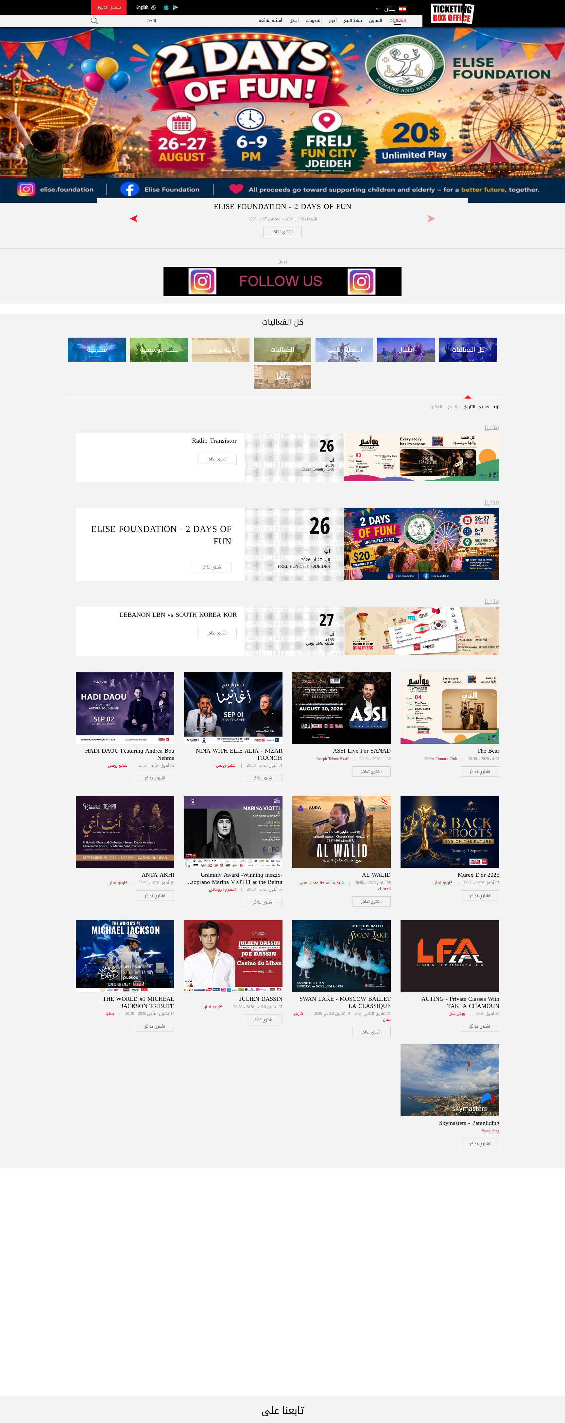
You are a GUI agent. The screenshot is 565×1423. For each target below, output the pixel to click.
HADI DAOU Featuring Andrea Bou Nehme (129, 754)
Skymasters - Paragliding (469, 1122)
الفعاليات (397, 20)
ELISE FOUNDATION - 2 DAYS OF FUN (282, 207)
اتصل (294, 20)
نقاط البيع (353, 20)
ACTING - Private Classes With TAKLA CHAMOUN (460, 1002)
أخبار (333, 20)
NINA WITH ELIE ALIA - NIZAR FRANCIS (239, 754)
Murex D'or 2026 (478, 874)
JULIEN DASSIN (260, 998)
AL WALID (376, 874)
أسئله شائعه (270, 20)
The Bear (488, 750)
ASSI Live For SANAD (362, 750)
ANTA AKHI (158, 874)
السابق (375, 20)
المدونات (314, 20)
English (142, 7)
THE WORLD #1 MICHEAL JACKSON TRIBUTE (138, 1002)
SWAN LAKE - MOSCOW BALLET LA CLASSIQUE (345, 1002)
